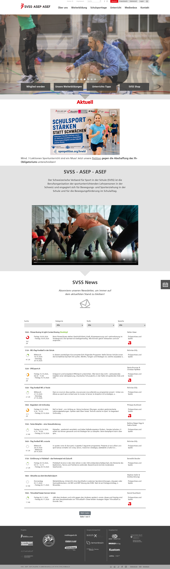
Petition (96, 158)
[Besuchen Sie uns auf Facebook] (105, 1)
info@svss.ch (66, 566)
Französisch (123, 1)
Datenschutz (134, 566)
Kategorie (59, 321)
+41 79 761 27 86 (57, 566)
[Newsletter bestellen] (85, 310)
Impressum (80, 1)
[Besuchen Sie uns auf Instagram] (107, 1)
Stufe (89, 321)
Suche (26, 321)
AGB (140, 566)
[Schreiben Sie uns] (114, 567)
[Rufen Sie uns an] (118, 567)
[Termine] (165, 284)
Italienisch (133, 1)
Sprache (121, 321)
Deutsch (114, 1)
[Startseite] (110, 567)
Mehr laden (85, 513)
